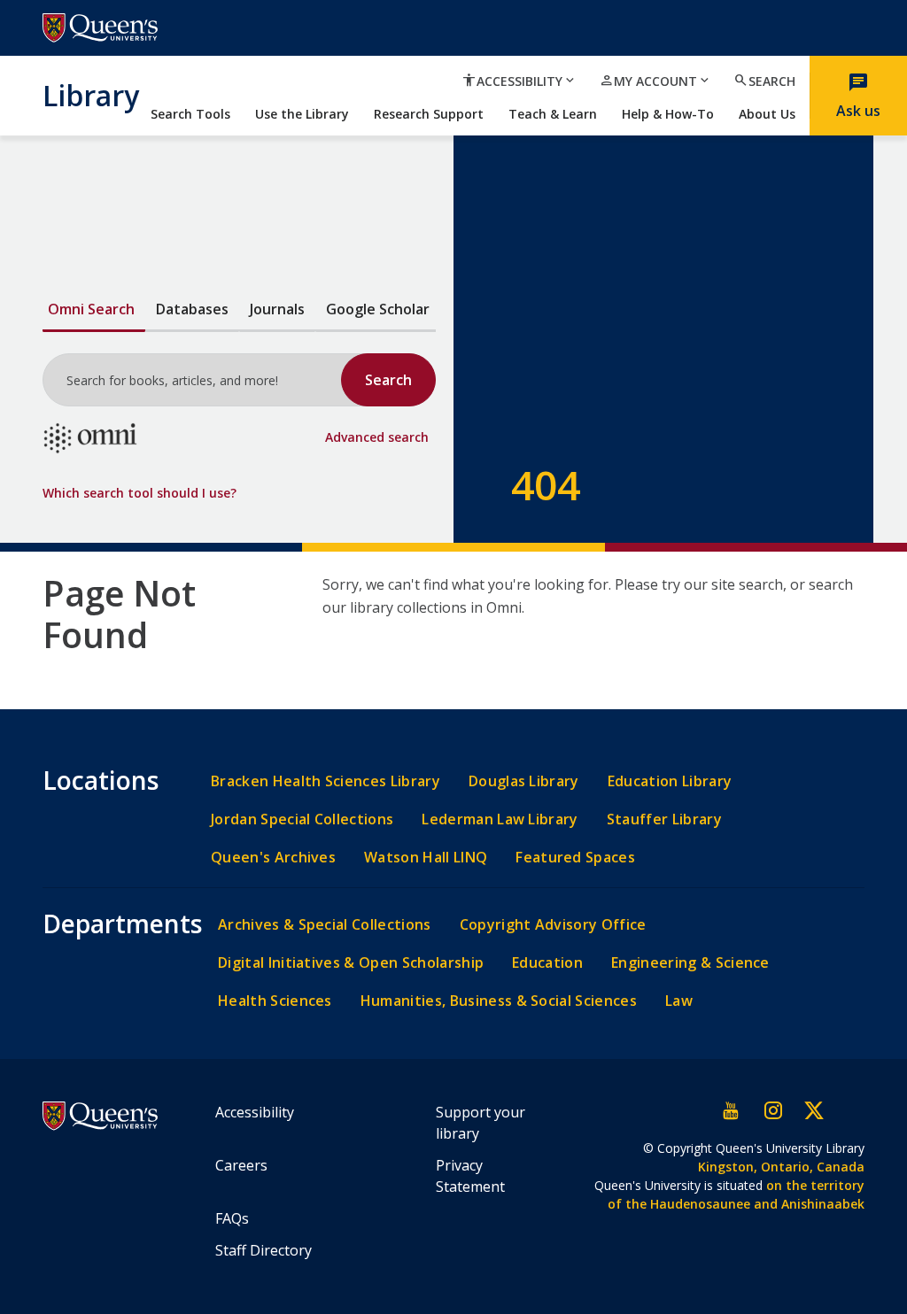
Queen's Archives (273, 857)
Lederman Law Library (500, 819)
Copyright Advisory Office (553, 924)
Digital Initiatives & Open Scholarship (351, 963)
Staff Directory (263, 1250)
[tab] (94, 310)
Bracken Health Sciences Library (325, 781)
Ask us (858, 95)
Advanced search (377, 437)
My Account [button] (655, 80)
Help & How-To (668, 113)
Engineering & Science (690, 963)
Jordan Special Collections (302, 819)
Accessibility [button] (519, 80)
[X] (813, 1110)
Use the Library (302, 113)
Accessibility (254, 1112)
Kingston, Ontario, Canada (781, 1166)
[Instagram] (772, 1110)
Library (91, 94)
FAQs (232, 1218)
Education (547, 963)
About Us (767, 113)
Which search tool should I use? (139, 492)
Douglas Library (524, 781)
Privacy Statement (470, 1176)
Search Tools (190, 113)
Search (764, 80)
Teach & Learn (552, 113)
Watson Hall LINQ (425, 857)
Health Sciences (275, 1001)
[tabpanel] (239, 411)
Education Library (670, 781)
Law (679, 1001)
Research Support (429, 113)
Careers (241, 1165)
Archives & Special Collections (324, 924)
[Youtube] (731, 1110)
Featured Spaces (575, 857)
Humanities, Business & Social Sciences (498, 1001)
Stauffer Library (664, 819)
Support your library (480, 1122)
